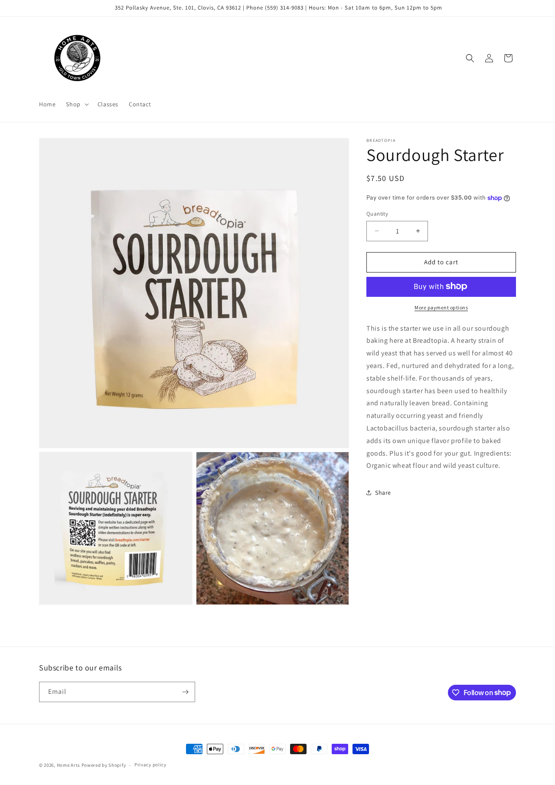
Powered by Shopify (104, 765)
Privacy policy (150, 765)
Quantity (377, 213)
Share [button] (383, 492)
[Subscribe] (185, 692)
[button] (76, 104)
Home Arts (68, 765)
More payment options (441, 307)
